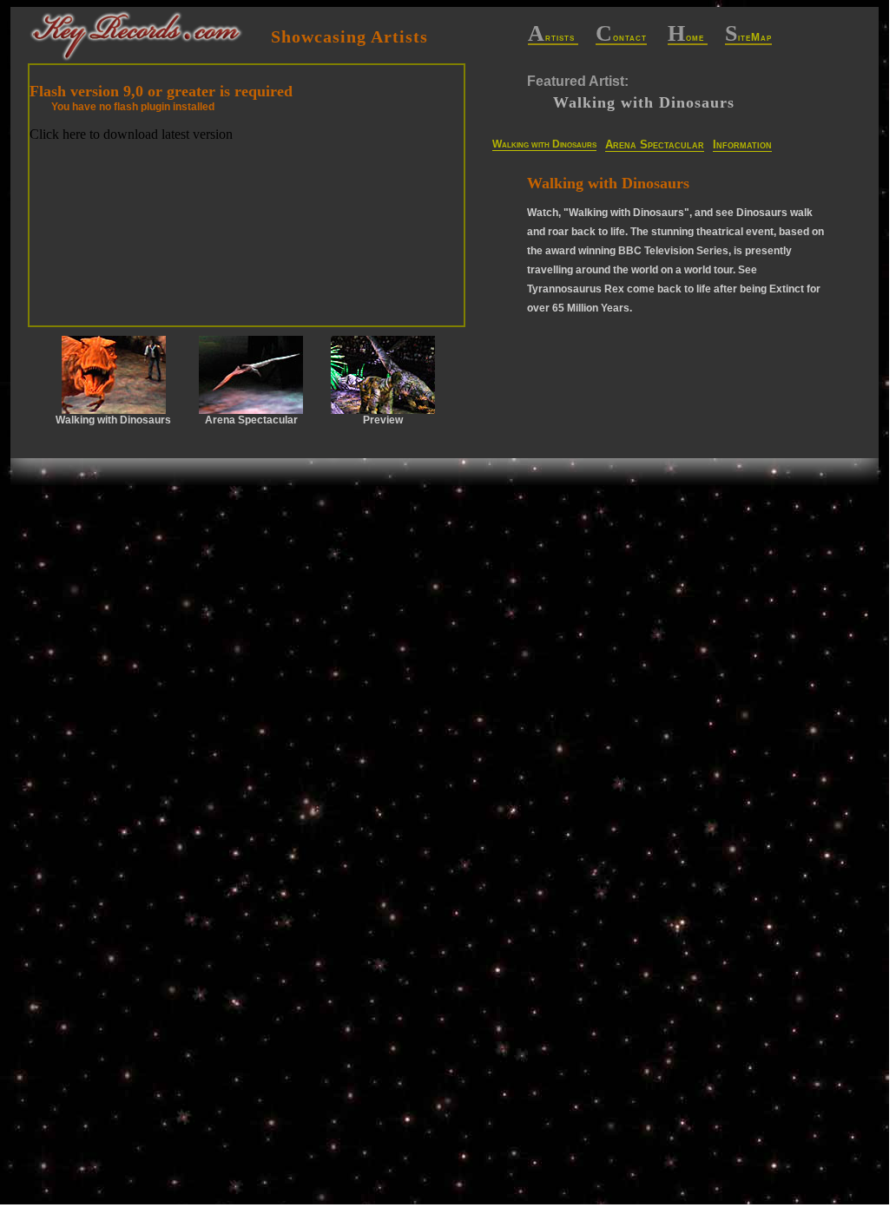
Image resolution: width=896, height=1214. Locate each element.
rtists (553, 38)
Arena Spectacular (654, 144)
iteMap (748, 38)
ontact (621, 38)
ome (688, 38)
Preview (383, 420)
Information (742, 144)
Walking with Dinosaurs (544, 144)
